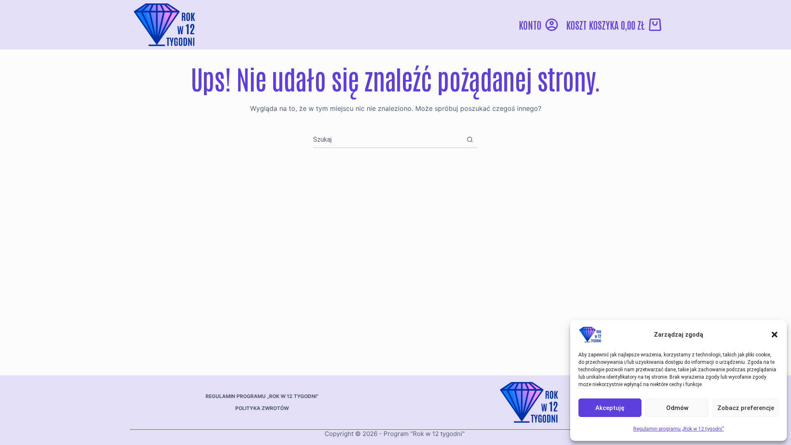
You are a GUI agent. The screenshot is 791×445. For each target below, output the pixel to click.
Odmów (677, 408)
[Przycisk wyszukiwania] (470, 139)
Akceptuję (610, 408)
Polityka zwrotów (262, 408)
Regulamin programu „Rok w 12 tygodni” (678, 429)
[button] (774, 334)
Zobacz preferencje (745, 408)
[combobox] (387, 139)
